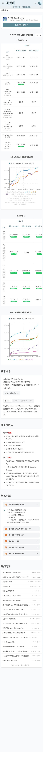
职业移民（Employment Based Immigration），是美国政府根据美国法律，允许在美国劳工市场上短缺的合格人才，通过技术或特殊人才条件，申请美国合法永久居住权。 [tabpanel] (21, 410)
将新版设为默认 (26, 7)
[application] (21, 186)
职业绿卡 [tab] (8, 401)
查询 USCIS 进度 (20, 25)
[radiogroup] (21, 163)
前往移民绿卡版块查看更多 (20, 665)
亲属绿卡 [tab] (16, 401)
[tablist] (18, 401)
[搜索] (35, 3)
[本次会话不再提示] (41, 7)
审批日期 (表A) (16, 163)
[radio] (9, 163)
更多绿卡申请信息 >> (12, 393)
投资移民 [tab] (24, 401)
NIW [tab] (31, 401)
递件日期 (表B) (29, 163)
